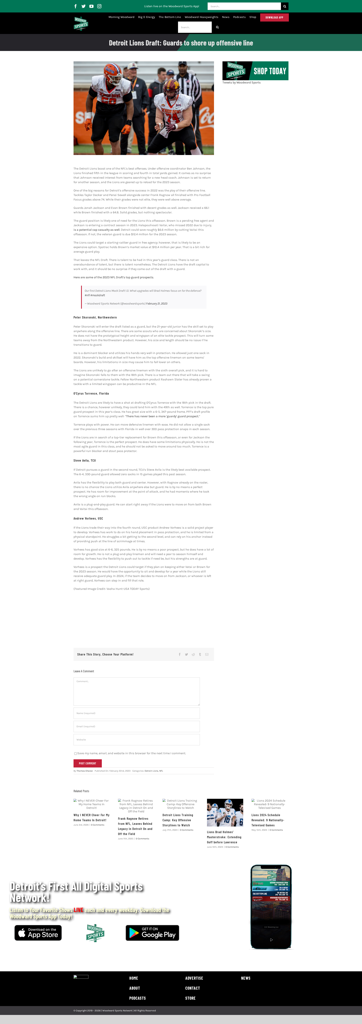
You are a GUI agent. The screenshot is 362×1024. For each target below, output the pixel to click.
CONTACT (192, 987)
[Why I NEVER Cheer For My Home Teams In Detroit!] (92, 804)
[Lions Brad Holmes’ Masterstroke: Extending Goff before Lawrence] (225, 813)
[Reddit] (193, 654)
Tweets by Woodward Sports (241, 82)
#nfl (87, 295)
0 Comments (97, 825)
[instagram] (99, 6)
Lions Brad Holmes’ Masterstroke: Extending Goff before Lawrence (224, 837)
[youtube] (91, 6)
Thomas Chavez (85, 771)
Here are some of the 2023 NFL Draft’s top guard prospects (113, 277)
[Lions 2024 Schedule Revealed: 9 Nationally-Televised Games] (270, 804)
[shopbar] (255, 63)
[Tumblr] (200, 654)
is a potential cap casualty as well (97, 229)
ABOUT (134, 987)
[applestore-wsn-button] (38, 926)
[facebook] (76, 6)
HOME (133, 977)
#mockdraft (97, 295)
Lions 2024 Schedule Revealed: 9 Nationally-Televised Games (268, 820)
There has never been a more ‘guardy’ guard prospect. (162, 416)
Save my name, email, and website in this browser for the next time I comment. (131, 753)
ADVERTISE (194, 977)
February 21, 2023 (156, 303)
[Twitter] (186, 654)
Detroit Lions (151, 771)
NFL (161, 771)
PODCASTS (137, 997)
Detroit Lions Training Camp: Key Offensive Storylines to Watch (178, 820)
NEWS (246, 977)
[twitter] (83, 6)
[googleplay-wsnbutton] (152, 926)
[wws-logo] (81, 18)
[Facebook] (179, 654)
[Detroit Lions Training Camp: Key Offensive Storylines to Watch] (181, 804)
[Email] (206, 654)
